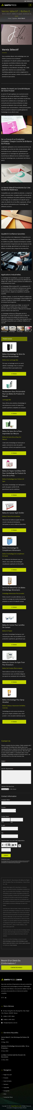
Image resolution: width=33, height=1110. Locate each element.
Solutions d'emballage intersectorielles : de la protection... (15, 1047)
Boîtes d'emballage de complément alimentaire (11, 549)
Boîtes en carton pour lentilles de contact (13, 626)
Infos (4, 1094)
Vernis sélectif (21, 18)
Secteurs (5, 1084)
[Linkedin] (5, 998)
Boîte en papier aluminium (24, 943)
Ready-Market (22, 1107)
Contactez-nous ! (16, 967)
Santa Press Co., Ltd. (16, 1106)
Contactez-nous (8, 1097)
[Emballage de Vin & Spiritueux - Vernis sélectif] (20, 328)
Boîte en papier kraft (7, 943)
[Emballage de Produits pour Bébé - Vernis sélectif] (4, 328)
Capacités (14, 18)
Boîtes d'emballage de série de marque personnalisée (13, 355)
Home (9, 18)
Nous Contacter (13, 945)
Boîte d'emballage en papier (22, 941)
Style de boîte (7, 1081)
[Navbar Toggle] (30, 5)
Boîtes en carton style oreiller (13, 513)
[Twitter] (3, 998)
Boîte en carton (15, 943)
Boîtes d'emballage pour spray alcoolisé (13, 701)
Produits (5, 1078)
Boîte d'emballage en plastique (9, 941)
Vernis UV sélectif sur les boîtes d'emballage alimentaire (13, 589)
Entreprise (6, 1090)
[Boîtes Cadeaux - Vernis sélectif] (28, 328)
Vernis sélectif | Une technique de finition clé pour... (15, 1038)
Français (29, 1)
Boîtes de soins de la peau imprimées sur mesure (12, 432)
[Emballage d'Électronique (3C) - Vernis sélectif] (12, 328)
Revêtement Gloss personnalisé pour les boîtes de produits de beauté (13, 393)
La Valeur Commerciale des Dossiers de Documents (13, 1056)
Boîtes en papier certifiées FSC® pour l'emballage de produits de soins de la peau (14, 473)
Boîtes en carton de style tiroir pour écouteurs (13, 663)
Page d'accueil (7, 1074)
